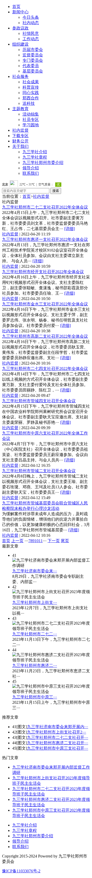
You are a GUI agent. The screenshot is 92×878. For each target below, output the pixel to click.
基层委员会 (32, 71)
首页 (16, 6)
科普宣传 (30, 87)
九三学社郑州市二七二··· (34, 634)
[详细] (69, 228)
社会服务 (20, 76)
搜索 (55, 191)
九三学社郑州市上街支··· (34, 602)
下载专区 (20, 135)
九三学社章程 (34, 157)
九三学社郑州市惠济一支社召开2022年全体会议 (45, 239)
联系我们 (30, 173)
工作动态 (30, 39)
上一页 (17, 541)
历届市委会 (32, 49)
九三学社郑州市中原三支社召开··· (57, 748)
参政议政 (20, 28)
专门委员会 (32, 60)
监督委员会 (32, 55)
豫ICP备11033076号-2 (21, 871)
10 (36, 541)
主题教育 (20, 109)
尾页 (65, 541)
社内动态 (30, 22)
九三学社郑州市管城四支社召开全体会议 (39, 401)
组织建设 (20, 44)
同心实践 (30, 92)
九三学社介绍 (34, 152)
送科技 (28, 103)
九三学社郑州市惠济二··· (34, 665)
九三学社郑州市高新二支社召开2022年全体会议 (45, 336)
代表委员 (30, 66)
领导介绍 (30, 168)
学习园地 (30, 125)
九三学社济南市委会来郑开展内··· (57, 727)
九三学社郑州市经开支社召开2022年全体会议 (43, 272)
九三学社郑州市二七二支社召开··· (57, 737)
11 (41, 541)
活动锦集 (30, 114)
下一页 (54, 541)
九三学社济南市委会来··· (34, 571)
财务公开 (20, 141)
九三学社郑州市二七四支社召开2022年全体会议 (45, 368)
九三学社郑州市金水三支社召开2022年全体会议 (45, 304)
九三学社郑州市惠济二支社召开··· (57, 743)
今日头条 (30, 17)
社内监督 (20, 130)
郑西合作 (30, 98)
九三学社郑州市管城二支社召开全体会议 (39, 471)
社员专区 (30, 119)
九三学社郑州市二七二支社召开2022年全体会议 (45, 207)
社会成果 (30, 82)
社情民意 (30, 33)
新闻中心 (20, 12)
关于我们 (20, 146)
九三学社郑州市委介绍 (42, 162)
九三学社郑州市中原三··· (34, 697)
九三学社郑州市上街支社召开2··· (56, 732)
